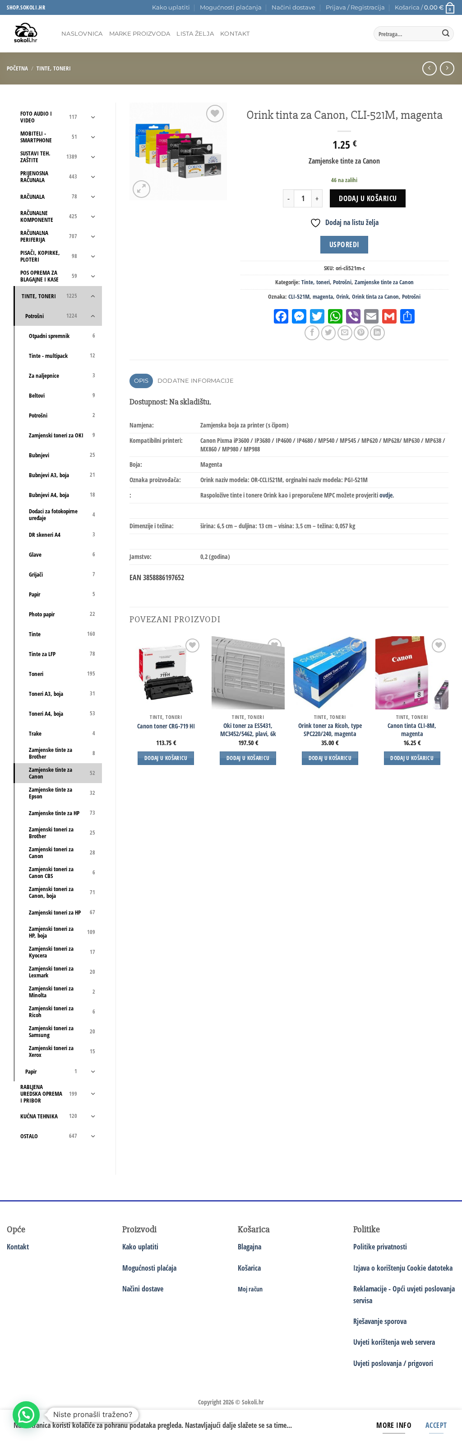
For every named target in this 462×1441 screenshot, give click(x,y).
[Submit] (445, 34)
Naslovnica (82, 33)
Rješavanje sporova (380, 1321)
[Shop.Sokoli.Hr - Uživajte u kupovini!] (27, 33)
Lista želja (195, 33)
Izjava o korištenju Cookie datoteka (403, 1268)
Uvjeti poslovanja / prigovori (393, 1363)
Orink (342, 296)
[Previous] (130, 708)
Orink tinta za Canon (375, 296)
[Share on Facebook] (312, 332)
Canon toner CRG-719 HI (166, 726)
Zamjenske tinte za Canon (384, 282)
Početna (17, 68)
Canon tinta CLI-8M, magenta (412, 730)
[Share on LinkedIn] (377, 332)
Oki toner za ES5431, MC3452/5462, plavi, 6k (248, 730)
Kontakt (234, 33)
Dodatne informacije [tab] (195, 380)
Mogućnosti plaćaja (149, 1268)
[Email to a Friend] (344, 332)
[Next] (448, 708)
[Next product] (429, 68)
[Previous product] (447, 68)
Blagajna (249, 1247)
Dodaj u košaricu (368, 198)
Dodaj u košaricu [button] (166, 758)
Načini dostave (293, 7)
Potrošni (342, 282)
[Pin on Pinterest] (361, 332)
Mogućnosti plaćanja (231, 7)
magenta (323, 296)
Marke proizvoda (140, 33)
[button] (355, 8)
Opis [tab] (141, 380)
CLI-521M (299, 296)
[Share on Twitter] (328, 332)
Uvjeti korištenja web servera (394, 1342)
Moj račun (250, 1289)
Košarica (249, 1268)
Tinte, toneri (54, 68)
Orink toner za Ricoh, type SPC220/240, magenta (330, 730)
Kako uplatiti (171, 7)
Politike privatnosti (380, 1247)
